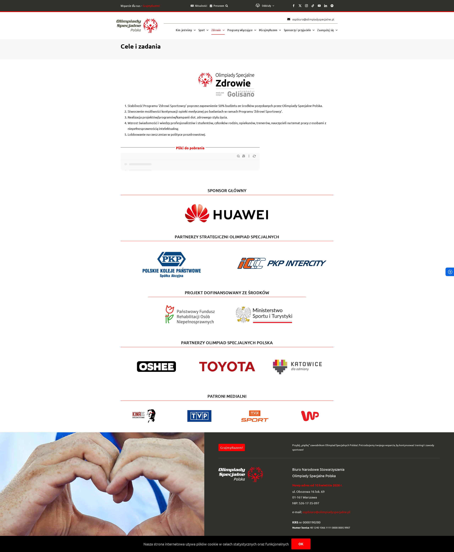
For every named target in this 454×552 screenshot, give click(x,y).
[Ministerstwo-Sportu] (264, 308)
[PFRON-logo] (190, 306)
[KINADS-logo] (144, 410)
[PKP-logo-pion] (172, 251)
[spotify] (332, 5)
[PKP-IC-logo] (282, 256)
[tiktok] (312, 5)
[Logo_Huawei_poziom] (227, 201)
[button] (226, 5)
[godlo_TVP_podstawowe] (199, 412)
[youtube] (319, 5)
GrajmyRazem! (151, 6)
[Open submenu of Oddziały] (272, 5)
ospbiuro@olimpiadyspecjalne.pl (326, 512)
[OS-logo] (136, 20)
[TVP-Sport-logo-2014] (254, 412)
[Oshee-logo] (156, 363)
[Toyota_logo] (227, 361)
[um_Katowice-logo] (297, 357)
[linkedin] (325, 5)
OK (300, 544)
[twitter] (300, 5)
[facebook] (293, 5)
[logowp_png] (310, 412)
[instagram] (306, 5)
